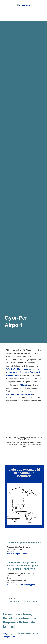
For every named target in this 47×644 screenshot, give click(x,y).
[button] (43, 14)
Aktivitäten (24, 385)
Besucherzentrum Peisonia (27, 634)
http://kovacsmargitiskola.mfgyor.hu (22, 585)
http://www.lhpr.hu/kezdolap (18, 554)
